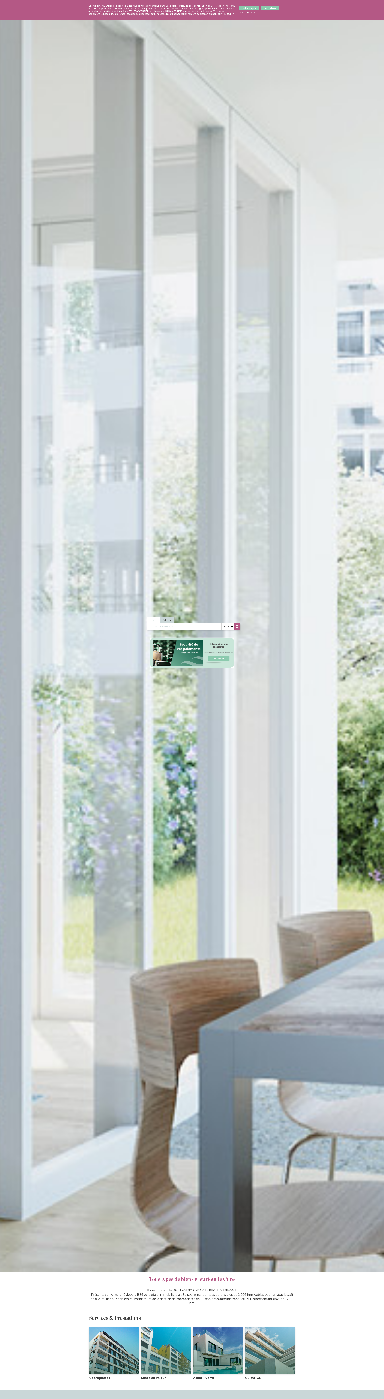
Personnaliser (248, 12)
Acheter (167, 620)
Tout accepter (249, 8)
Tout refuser (270, 8)
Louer (153, 620)
